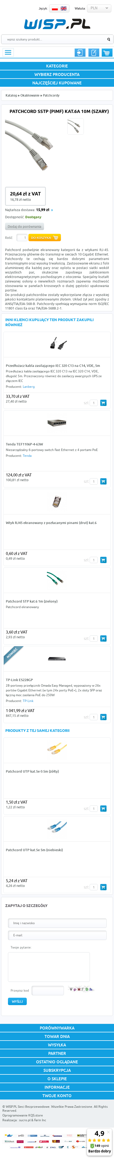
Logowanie (80, 52)
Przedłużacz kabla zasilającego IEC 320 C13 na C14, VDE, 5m (53, 365)
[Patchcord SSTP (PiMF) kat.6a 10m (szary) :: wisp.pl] (35, 175)
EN (63, 8)
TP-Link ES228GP (19, 680)
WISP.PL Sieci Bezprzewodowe (28, 1107)
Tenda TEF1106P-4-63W (24, 444)
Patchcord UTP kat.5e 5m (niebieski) (34, 850)
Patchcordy (51, 95)
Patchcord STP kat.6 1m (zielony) (32, 601)
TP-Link (28, 701)
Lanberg (29, 387)
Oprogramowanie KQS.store (22, 1115)
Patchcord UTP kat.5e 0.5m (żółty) (32, 771)
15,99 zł (42, 210)
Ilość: (9, 237)
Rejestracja (93, 52)
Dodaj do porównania (24, 226)
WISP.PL (57, 24)
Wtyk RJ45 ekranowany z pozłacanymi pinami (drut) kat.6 (51, 523)
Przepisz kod (20, 990)
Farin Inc (40, 1120)
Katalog (11, 95)
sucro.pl (24, 1120)
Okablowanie (30, 95)
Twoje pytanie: (21, 947)
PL (55, 8)
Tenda (27, 456)
